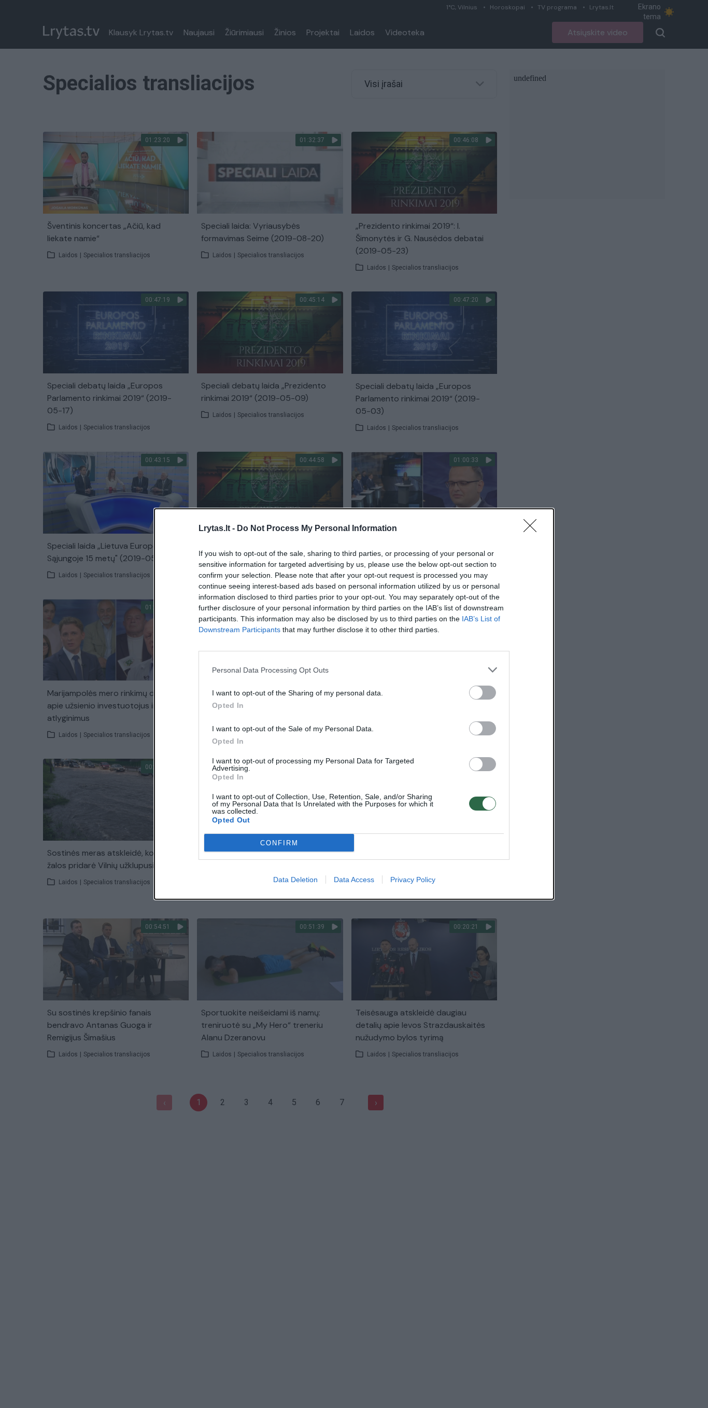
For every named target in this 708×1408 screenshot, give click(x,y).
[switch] (482, 693)
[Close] (533, 529)
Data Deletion (295, 879)
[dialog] (354, 704)
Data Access (354, 879)
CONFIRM (279, 843)
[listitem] (354, 669)
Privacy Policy (412, 879)
